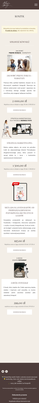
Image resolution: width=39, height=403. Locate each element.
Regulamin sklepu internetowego (19, 401)
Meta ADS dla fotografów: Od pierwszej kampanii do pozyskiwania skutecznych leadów (19, 211)
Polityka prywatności (19, 399)
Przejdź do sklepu (11, 30)
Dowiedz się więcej (19, 110)
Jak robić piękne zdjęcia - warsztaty (19, 77)
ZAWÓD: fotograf (19, 283)
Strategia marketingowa (19, 143)
